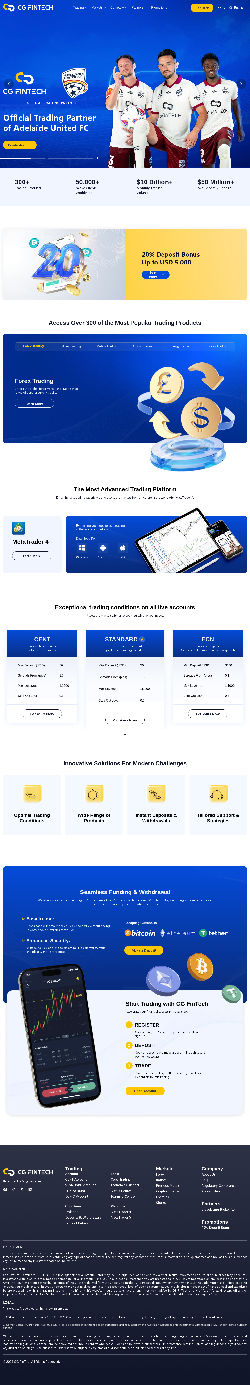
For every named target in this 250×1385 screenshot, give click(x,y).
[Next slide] (241, 84)
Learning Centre (123, 1196)
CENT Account (76, 1179)
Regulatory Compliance (219, 1186)
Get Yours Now (42, 714)
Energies (162, 1197)
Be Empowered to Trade (27, 126)
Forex (160, 1174)
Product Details (76, 1223)
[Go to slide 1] (125, 734)
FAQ (205, 1180)
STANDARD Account (80, 1185)
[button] (23, 158)
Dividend (71, 1212)
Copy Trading (121, 1179)
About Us (208, 1174)
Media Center (121, 1191)
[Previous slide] (9, 84)
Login (220, 8)
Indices (161, 1180)
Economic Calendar (125, 1185)
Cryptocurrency (167, 1191)
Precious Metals (167, 1186)
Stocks (161, 1202)
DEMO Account (76, 1196)
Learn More (34, 404)
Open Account (145, 1091)
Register (202, 8)
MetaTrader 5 (121, 1217)
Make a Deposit (144, 950)
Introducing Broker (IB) (219, 1209)
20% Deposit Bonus (216, 1227)
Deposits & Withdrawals (83, 1217)
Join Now (153, 275)
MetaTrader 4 (121, 1212)
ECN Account (75, 1191)
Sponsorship (211, 1191)
